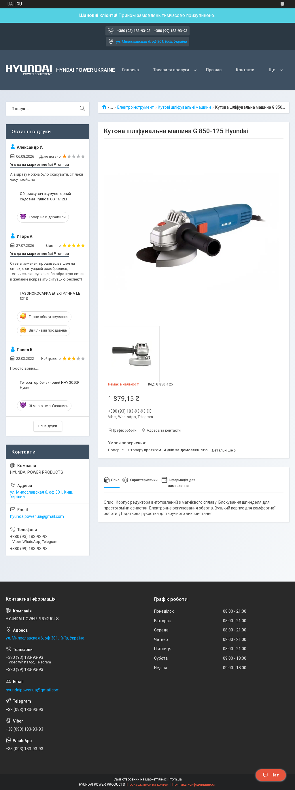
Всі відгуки (47, 426)
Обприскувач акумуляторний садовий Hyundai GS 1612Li (45, 196)
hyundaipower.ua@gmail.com (37, 516)
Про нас (214, 69)
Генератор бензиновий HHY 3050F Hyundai (49, 385)
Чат (275, 775)
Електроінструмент (135, 107)
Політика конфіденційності (194, 785)
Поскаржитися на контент (148, 785)
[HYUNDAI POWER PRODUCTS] (29, 70)
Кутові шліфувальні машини (184, 107)
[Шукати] (82, 109)
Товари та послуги (171, 69)
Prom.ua (175, 779)
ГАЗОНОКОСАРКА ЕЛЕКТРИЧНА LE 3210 (50, 296)
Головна (130, 69)
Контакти (245, 69)
